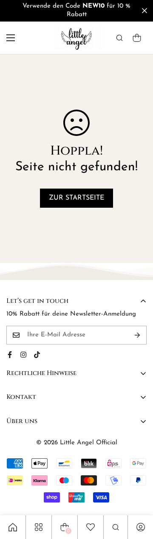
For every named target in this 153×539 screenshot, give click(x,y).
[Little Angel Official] (76, 38)
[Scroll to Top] (137, 493)
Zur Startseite (76, 198)
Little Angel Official (88, 443)
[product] (12, 527)
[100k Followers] (23, 354)
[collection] (38, 527)
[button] (137, 38)
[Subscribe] (137, 335)
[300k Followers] (9, 354)
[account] (140, 527)
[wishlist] (90, 527)
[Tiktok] (37, 354)
